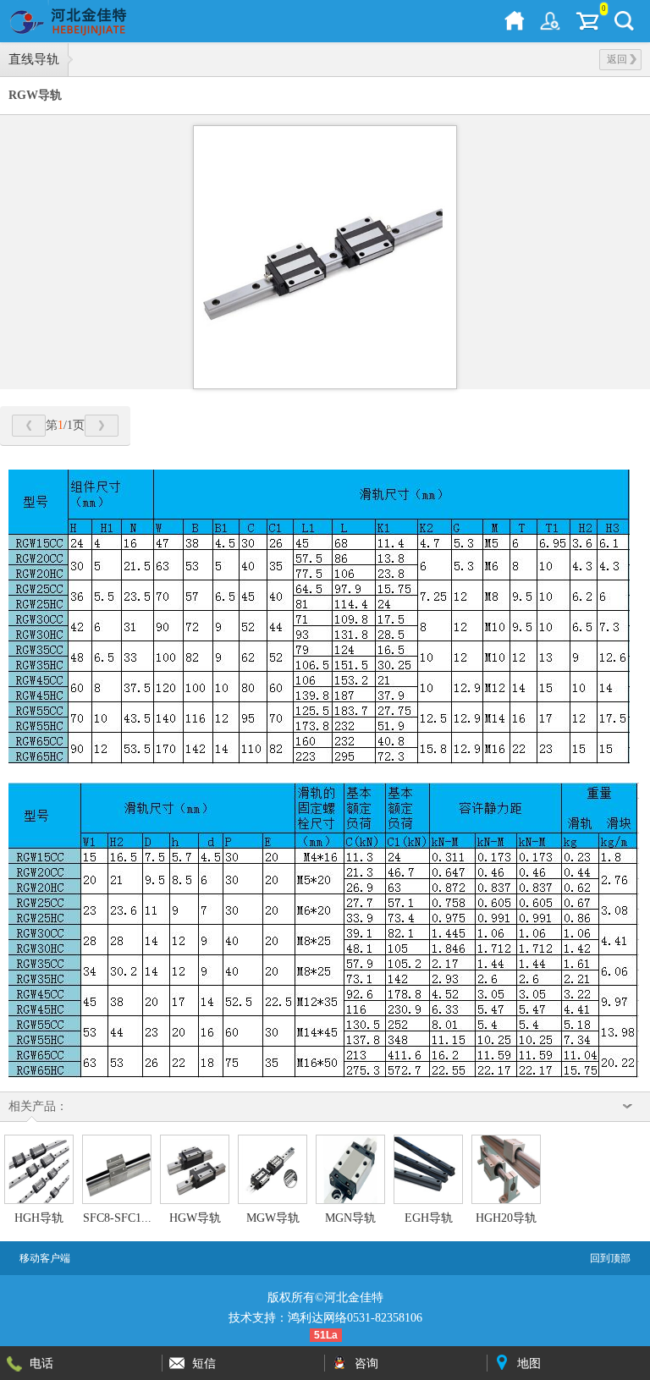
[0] (587, 21)
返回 (617, 59)
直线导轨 (33, 59)
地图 (529, 1363)
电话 (41, 1363)
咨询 (366, 1363)
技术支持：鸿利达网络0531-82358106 (325, 1317)
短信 (204, 1363)
